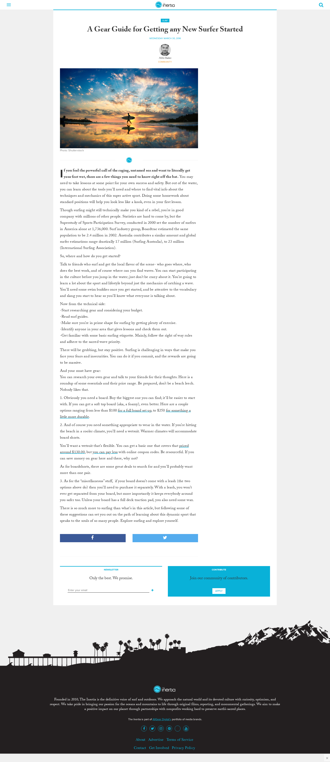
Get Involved (159, 747)
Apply (219, 591)
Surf (165, 20)
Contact (140, 747)
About (140, 739)
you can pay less (105, 452)
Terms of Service (180, 739)
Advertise (155, 739)
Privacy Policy (183, 747)
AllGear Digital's (162, 719)
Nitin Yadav (165, 58)
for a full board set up (134, 411)
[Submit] (152, 590)
